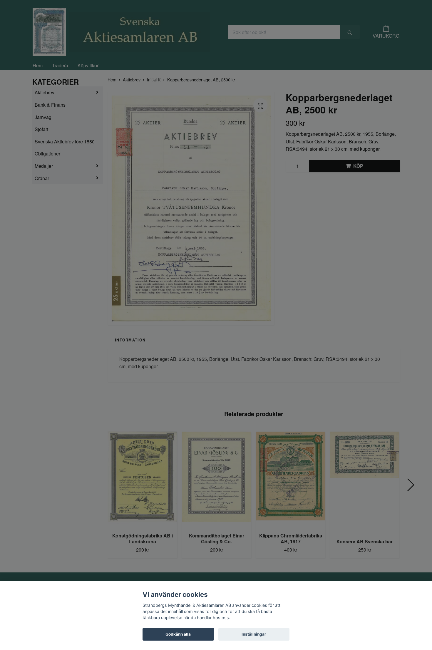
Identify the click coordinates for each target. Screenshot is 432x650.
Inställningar (254, 634)
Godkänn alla (178, 634)
